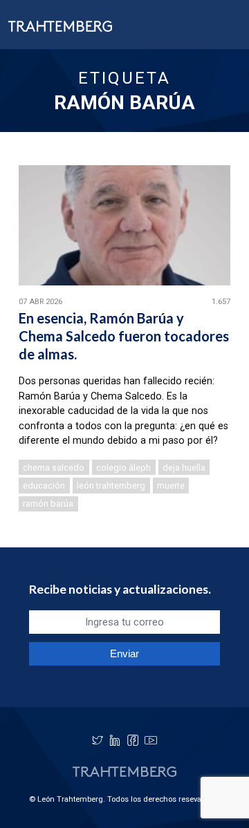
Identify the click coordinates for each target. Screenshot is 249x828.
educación (44, 485)
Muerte (171, 485)
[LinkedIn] (114, 740)
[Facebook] (132, 740)
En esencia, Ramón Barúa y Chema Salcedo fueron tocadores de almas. (124, 336)
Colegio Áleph (123, 467)
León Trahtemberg (111, 485)
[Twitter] (97, 740)
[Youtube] (151, 740)
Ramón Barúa (48, 503)
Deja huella (184, 467)
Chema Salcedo (53, 467)
